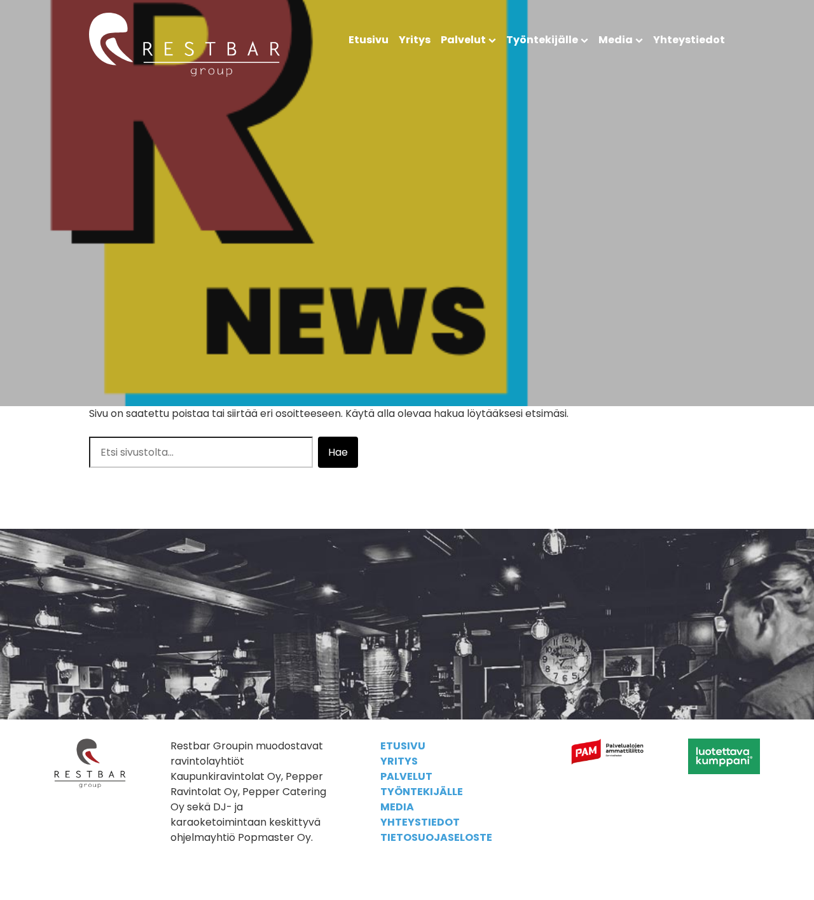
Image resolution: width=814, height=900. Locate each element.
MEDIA (397, 807)
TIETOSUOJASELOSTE (436, 837)
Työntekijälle (542, 39)
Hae (338, 452)
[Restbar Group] (184, 73)
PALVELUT (406, 776)
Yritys (415, 39)
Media (615, 39)
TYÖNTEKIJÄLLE (421, 791)
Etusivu (368, 39)
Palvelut (463, 39)
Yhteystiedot (689, 39)
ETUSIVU (402, 746)
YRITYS (399, 761)
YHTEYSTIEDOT (420, 822)
